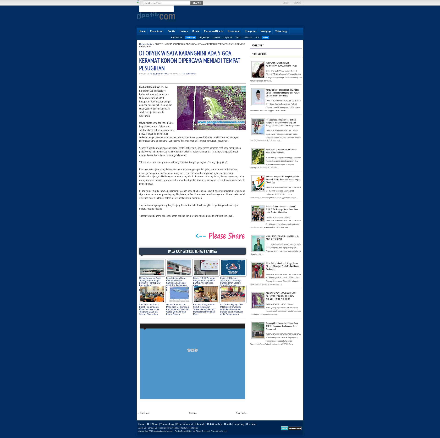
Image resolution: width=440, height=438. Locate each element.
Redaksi (248, 37)
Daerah (217, 37)
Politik (171, 31)
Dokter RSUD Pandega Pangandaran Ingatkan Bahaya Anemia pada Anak (204, 282)
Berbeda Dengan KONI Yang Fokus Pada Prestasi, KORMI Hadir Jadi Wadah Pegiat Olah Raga (283, 179)
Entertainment (184, 424)
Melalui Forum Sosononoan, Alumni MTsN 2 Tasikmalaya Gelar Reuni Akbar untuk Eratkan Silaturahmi (282, 209)
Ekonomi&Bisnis (213, 31)
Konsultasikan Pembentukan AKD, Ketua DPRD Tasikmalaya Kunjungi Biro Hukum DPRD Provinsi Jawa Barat (283, 92)
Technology (167, 424)
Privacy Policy (173, 428)
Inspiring (239, 424)
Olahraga (190, 37)
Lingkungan (204, 37)
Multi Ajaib (188, 431)
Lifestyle (200, 424)
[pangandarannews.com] (156, 22)
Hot (257, 37)
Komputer (250, 31)
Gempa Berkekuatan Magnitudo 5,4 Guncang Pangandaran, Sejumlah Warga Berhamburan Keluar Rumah (177, 309)
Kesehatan (234, 31)
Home (142, 31)
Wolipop (266, 31)
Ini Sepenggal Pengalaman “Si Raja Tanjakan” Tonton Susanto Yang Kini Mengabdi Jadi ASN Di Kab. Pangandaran (283, 122)
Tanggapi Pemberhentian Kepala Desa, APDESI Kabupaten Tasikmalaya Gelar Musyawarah (282, 326)
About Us (142, 428)
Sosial (196, 31)
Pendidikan (176, 37)
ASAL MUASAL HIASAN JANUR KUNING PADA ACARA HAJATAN (281, 151)
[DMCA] (291, 430)
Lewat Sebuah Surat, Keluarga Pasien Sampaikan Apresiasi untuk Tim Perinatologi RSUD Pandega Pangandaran (176, 284)
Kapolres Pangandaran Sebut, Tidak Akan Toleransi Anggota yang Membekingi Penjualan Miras (204, 309)
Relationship (214, 424)
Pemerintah (156, 31)
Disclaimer (184, 428)
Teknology (281, 31)
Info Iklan (194, 428)
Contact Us (152, 428)
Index (265, 37)
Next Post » (241, 413)
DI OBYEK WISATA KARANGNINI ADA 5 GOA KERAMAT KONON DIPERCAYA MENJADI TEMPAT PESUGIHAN (189, 60)
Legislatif (228, 37)
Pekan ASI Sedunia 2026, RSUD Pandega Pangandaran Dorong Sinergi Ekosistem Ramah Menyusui (230, 283)
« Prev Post (143, 413)
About (286, 3)
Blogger (224, 431)
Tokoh (238, 37)
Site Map (251, 424)
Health (228, 424)
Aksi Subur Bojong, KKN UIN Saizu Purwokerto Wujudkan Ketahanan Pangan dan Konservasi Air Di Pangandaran (231, 309)
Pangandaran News (159, 74)
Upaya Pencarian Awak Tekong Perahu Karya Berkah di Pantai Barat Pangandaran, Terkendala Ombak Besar (150, 284)
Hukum (184, 31)
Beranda (193, 413)
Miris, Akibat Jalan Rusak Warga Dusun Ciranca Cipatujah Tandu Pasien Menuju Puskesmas (282, 266)
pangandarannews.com (163, 431)
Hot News (152, 424)
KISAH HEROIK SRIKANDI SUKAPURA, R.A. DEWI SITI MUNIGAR (283, 238)
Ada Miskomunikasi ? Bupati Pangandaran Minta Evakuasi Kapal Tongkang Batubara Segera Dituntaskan (149, 309)
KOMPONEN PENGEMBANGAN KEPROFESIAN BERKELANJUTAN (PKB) (281, 64)
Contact (297, 3)
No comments (189, 74)
